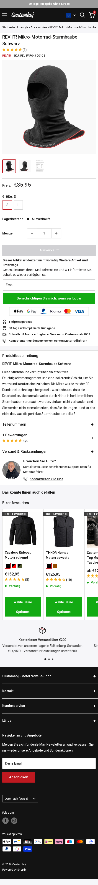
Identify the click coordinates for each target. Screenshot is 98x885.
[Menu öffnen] (4, 15)
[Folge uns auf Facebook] (5, 820)
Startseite (8, 27)
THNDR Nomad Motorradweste (57, 555)
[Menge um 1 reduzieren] (32, 233)
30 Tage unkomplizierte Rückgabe (32, 328)
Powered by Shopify (14, 869)
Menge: (7, 233)
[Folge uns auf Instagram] (14, 820)
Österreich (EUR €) (16, 798)
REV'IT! (6, 55)
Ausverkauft (49, 250)
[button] (12, 49)
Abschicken (18, 777)
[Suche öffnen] (82, 15)
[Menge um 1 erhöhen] (56, 233)
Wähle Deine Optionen (23, 607)
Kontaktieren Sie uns (46, 479)
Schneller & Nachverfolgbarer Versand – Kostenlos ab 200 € (49, 334)
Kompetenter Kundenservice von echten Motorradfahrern (48, 340)
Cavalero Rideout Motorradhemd (18, 555)
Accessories (39, 27)
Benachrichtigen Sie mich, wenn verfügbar (49, 298)
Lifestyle (22, 27)
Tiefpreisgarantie (20, 321)
